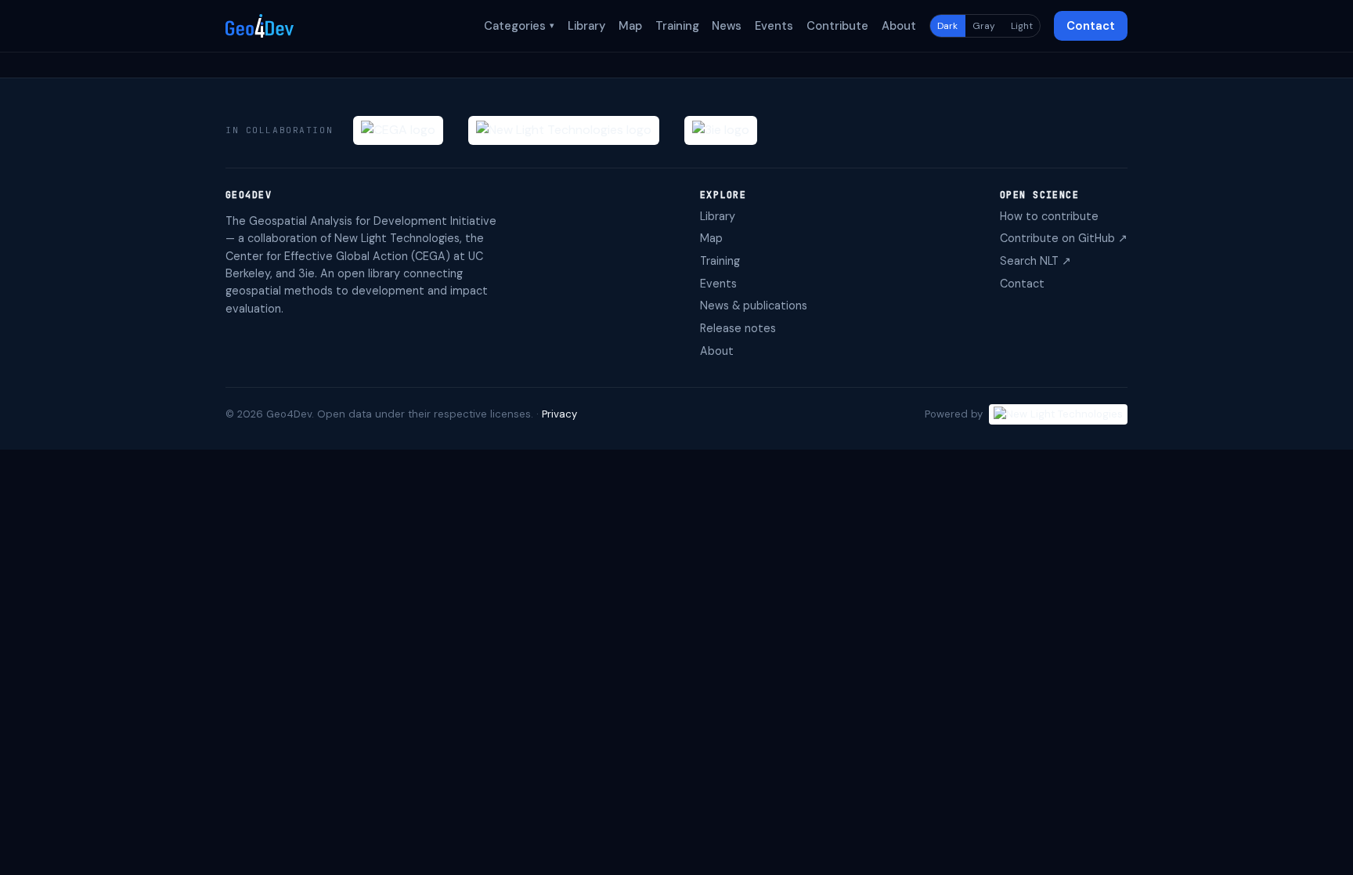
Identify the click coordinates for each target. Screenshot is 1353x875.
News (726, 26)
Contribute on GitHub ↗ (1064, 238)
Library (586, 26)
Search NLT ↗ (1035, 261)
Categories (519, 26)
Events (774, 26)
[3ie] (720, 130)
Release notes (738, 328)
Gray (983, 26)
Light (1022, 26)
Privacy (559, 414)
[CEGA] (398, 130)
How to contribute (1049, 216)
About (899, 26)
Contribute (837, 26)
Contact (1090, 26)
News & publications (753, 305)
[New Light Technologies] (563, 130)
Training (677, 26)
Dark (947, 26)
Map (630, 26)
